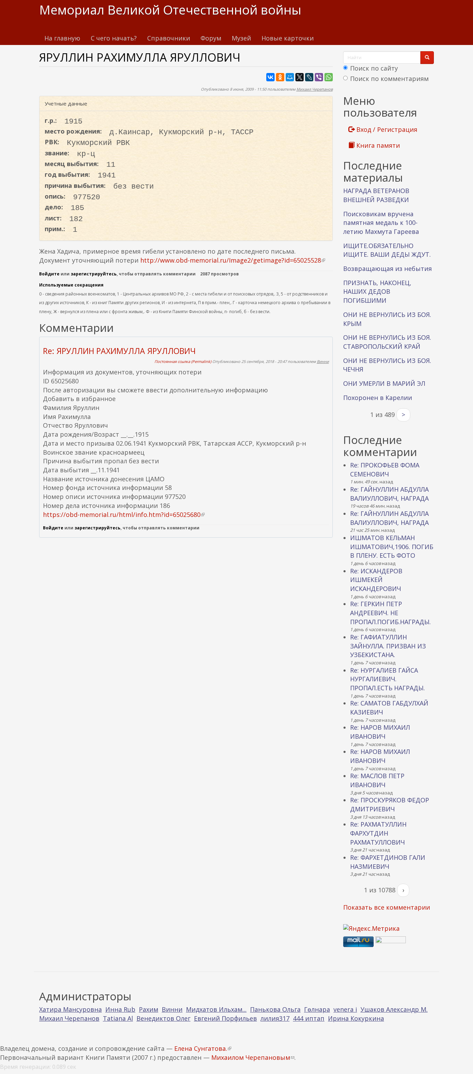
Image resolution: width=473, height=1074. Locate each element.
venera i (345, 1009)
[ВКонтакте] (270, 77)
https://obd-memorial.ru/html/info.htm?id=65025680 (124, 514)
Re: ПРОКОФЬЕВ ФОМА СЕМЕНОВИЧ (384, 469)
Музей (241, 38)
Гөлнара (317, 1009)
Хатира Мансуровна (70, 1009)
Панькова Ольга (275, 1009)
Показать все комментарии (386, 907)
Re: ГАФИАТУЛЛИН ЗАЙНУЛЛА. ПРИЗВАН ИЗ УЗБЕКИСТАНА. (388, 646)
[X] (299, 77)
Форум (210, 38)
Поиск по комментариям (389, 78)
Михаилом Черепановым (252, 1057)
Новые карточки (287, 38)
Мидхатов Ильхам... (216, 1009)
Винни (323, 361)
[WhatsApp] (328, 77)
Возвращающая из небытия (387, 268)
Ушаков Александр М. (394, 1009)
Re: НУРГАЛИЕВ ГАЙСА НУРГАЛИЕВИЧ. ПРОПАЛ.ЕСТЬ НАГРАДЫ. (387, 679)
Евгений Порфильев (225, 1018)
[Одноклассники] (280, 77)
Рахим (148, 1009)
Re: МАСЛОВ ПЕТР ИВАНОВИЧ (377, 780)
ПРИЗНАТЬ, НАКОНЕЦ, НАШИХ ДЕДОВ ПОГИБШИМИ (377, 291)
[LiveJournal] (309, 77)
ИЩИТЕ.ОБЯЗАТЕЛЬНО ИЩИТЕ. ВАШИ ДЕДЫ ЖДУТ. (387, 250)
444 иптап (308, 1018)
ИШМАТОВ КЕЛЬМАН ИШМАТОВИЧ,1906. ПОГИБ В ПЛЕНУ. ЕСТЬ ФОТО (391, 546)
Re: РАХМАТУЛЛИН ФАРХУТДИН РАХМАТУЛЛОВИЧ (378, 833)
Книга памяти (377, 145)
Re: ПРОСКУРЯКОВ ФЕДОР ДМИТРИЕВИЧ (389, 804)
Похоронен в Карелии (377, 397)
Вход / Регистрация (386, 129)
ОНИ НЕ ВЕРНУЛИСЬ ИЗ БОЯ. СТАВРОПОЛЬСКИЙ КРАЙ (387, 342)
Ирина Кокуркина (356, 1018)
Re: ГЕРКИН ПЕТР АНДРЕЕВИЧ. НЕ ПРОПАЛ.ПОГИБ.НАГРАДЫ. (390, 613)
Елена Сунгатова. (202, 1048)
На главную (62, 38)
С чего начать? (114, 38)
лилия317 (274, 1018)
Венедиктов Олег (163, 1018)
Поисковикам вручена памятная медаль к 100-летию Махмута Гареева (381, 223)
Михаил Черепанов (314, 89)
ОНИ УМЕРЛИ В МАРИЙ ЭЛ (384, 383)
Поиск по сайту (374, 68)
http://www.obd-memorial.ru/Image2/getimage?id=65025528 (232, 260)
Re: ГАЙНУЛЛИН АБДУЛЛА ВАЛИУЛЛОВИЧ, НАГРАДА (389, 493)
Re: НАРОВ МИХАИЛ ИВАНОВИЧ (380, 731)
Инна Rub (120, 1009)
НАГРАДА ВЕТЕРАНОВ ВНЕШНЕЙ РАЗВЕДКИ (376, 195)
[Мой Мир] (290, 77)
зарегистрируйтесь (94, 274)
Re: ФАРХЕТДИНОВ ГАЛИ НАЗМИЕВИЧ (387, 862)
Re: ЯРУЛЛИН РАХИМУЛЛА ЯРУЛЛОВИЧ (119, 350)
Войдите (49, 274)
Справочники (168, 38)
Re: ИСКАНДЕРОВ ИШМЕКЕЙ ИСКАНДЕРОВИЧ (376, 580)
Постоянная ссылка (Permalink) (182, 361)
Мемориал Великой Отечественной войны (170, 9)
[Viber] (319, 77)
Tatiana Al (118, 1018)
